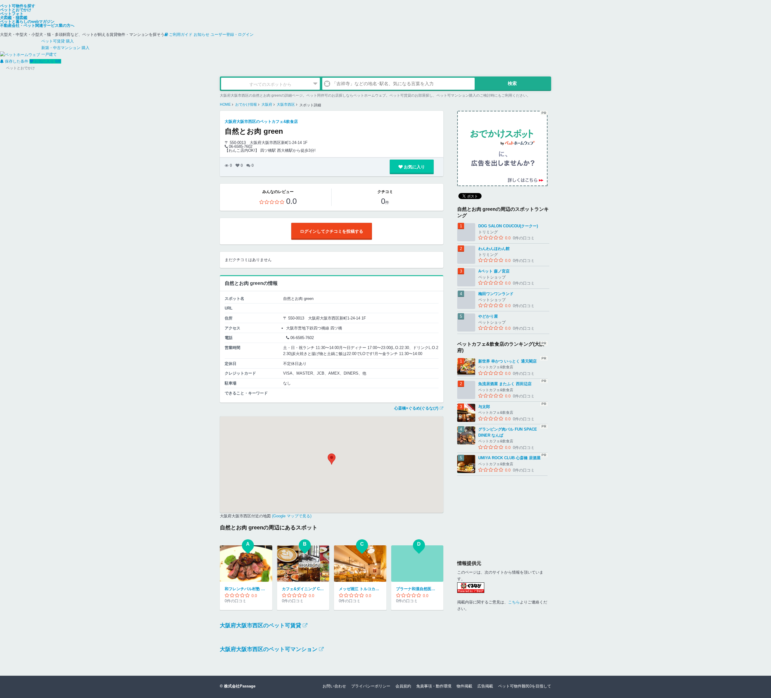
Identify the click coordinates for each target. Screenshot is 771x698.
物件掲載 (464, 686)
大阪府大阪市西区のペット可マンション (268, 649)
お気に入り (47, 61)
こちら (514, 602)
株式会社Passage (239, 686)
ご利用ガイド (180, 34)
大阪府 (266, 104)
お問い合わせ (334, 686)
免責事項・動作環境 (433, 686)
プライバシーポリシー (370, 686)
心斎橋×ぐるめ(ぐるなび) (416, 408)
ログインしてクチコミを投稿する (331, 231)
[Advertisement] (502, 513)
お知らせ (201, 34)
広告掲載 (485, 686)
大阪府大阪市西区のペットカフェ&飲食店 (261, 121)
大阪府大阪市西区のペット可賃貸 (260, 625)
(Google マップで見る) (291, 516)
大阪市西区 (286, 104)
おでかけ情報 (246, 104)
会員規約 (403, 686)
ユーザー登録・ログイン (232, 34)
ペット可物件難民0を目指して (524, 686)
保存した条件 (16, 61)
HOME (225, 104)
